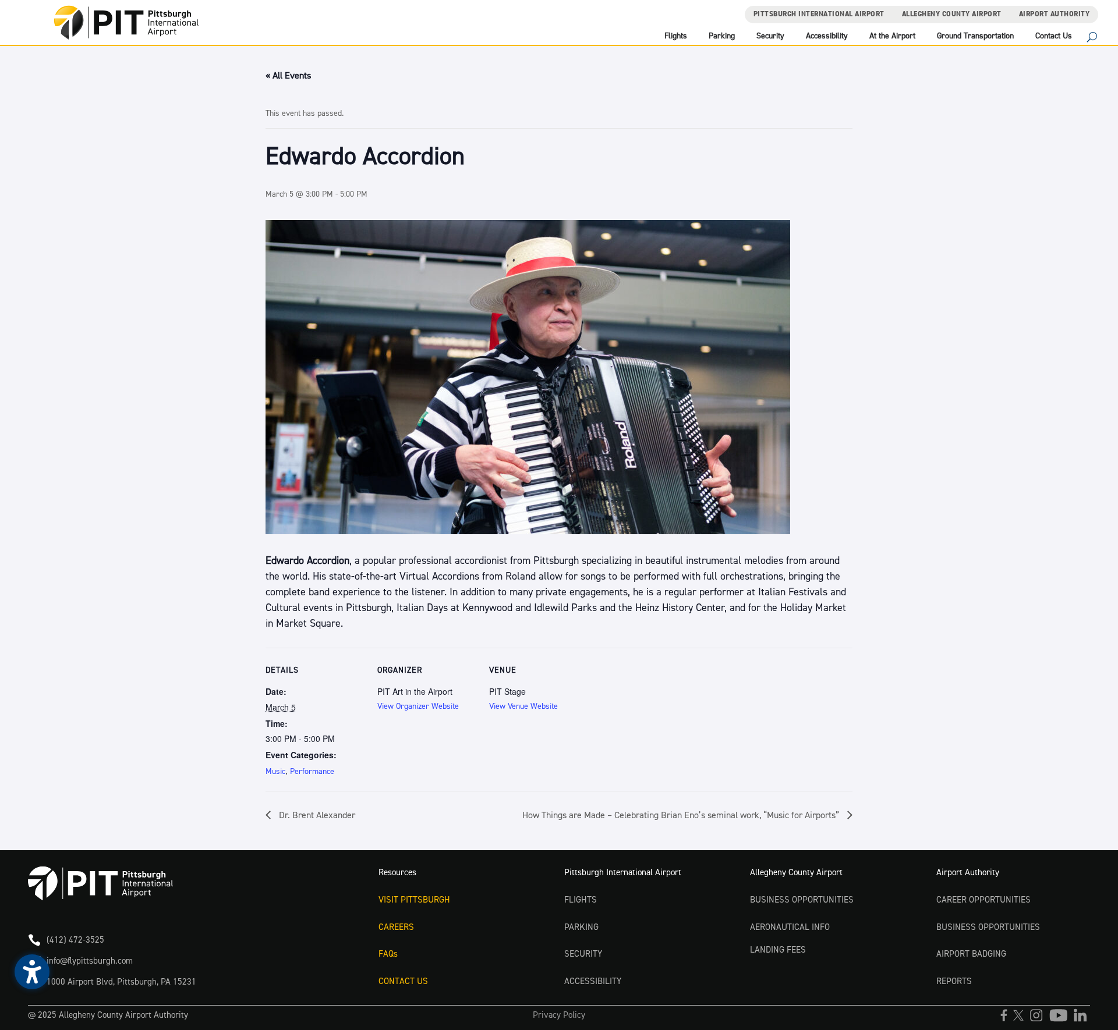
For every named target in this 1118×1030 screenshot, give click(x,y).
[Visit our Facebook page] (1006, 1019)
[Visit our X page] (1021, 1019)
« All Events (288, 75)
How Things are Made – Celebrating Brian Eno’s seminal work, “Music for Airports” (681, 815)
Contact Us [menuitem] (1053, 36)
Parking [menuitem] (722, 36)
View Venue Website (523, 706)
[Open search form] (1092, 38)
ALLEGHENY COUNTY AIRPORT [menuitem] (952, 14)
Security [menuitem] (770, 36)
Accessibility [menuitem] (827, 36)
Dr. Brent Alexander (316, 815)
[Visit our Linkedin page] (1082, 1019)
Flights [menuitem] (675, 36)
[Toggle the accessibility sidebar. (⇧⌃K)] (32, 971)
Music (275, 771)
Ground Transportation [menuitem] (975, 36)
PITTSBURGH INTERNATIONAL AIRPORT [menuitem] (819, 14)
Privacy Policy (559, 1015)
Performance (312, 771)
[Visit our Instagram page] (1039, 1019)
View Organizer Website (418, 706)
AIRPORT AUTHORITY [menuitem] (1054, 14)
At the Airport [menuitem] (892, 36)
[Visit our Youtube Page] (1061, 1019)
